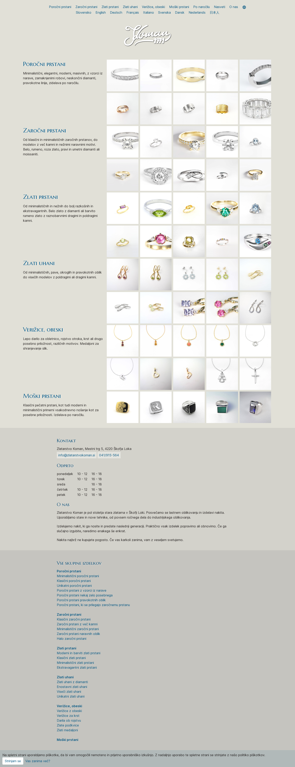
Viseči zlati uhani (69, 692)
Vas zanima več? (37, 761)
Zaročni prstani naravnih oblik (78, 634)
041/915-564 (109, 455)
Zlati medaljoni (67, 730)
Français (132, 12)
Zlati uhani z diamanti (72, 682)
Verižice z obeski (69, 711)
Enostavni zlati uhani (72, 687)
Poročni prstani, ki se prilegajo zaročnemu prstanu (93, 605)
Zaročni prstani (86, 7)
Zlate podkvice (68, 725)
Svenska (164, 12)
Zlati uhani (130, 7)
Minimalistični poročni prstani (78, 576)
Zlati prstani (110, 7)
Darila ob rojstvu (69, 720)
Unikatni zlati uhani (70, 696)
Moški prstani (179, 7)
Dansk (179, 12)
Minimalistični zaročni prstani (78, 629)
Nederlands (197, 12)
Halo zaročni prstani (71, 639)
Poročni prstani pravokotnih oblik (81, 600)
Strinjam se (13, 761)
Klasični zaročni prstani (74, 619)
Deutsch (116, 12)
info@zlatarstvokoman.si (76, 455)
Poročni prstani (60, 7)
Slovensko (83, 12)
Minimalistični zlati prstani (75, 663)
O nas (233, 7)
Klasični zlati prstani (71, 658)
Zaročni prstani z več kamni (77, 624)
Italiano (148, 12)
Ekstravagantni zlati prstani (77, 667)
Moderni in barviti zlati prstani (78, 653)
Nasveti (219, 7)
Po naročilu (201, 7)
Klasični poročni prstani (74, 581)
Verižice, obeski (153, 7)
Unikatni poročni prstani (74, 586)
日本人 (214, 12)
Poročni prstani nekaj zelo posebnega (85, 595)
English (101, 12)
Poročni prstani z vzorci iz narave (81, 590)
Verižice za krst (68, 716)
